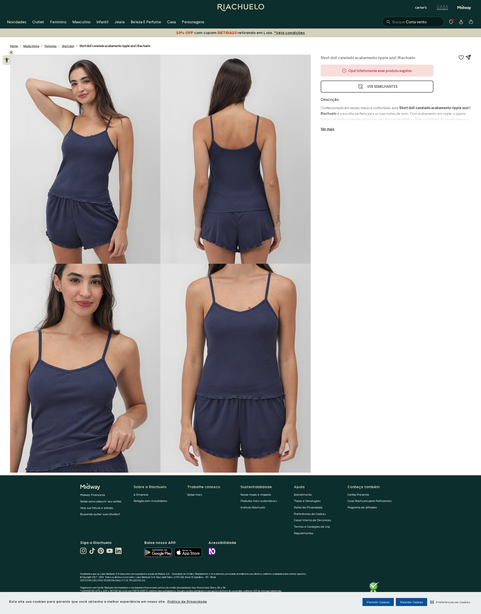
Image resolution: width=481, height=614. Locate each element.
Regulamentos (303, 533)
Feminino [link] (58, 21)
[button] (450, 602)
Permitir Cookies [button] (378, 602)
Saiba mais (194, 494)
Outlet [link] (38, 21)
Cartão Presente (358, 494)
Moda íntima (31, 46)
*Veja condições (289, 32)
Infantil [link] (102, 21)
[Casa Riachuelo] (443, 7)
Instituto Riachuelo (253, 507)
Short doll (68, 46)
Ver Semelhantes (382, 86)
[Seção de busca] (413, 22)
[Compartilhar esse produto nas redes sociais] (468, 57)
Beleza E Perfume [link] (146, 21)
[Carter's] (421, 7)
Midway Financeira (92, 495)
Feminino (51, 46)
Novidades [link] (16, 21)
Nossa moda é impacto (256, 494)
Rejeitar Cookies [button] (411, 602)
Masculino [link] (81, 21)
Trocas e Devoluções (307, 501)
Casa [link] (171, 21)
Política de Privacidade (187, 601)
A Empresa (141, 494)
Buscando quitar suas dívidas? (100, 514)
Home (14, 46)
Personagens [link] (193, 21)
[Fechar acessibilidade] (11, 52)
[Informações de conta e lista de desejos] (461, 22)
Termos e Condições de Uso (312, 526)
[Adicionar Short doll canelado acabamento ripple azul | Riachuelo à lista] (461, 57)
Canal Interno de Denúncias (312, 520)
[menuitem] (16, 22)
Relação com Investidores (150, 501)
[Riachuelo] (240, 7)
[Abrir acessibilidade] (7, 60)
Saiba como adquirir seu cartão (100, 501)
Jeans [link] (119, 21)
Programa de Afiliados (362, 507)
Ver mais (327, 129)
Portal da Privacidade (308, 507)
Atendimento (303, 494)
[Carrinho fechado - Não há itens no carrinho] (471, 22)
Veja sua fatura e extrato (96, 508)
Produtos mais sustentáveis (259, 501)
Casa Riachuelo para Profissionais (369, 501)
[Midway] (464, 7)
